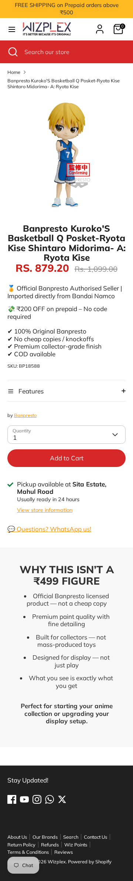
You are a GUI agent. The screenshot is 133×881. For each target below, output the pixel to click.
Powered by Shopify (90, 861)
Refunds (50, 845)
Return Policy (21, 845)
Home (13, 72)
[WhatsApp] (49, 799)
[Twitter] (62, 799)
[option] (66, 154)
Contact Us (95, 837)
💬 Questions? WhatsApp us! (49, 529)
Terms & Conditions (28, 852)
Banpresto (25, 415)
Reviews (63, 852)
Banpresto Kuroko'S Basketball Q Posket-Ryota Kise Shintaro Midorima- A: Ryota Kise (63, 83)
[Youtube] (24, 799)
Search (70, 837)
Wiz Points (75, 845)
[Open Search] (12, 52)
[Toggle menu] (11, 29)
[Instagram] (37, 799)
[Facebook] (11, 799)
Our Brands (45, 837)
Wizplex (57, 861)
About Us (17, 837)
